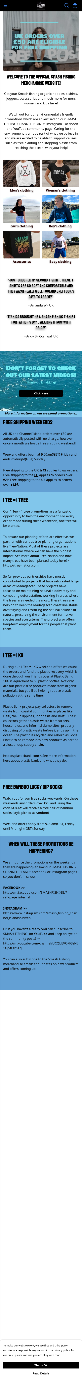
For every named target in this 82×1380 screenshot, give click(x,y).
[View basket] (75, 6)
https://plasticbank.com (21, 756)
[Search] (67, 6)
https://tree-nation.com (21, 565)
